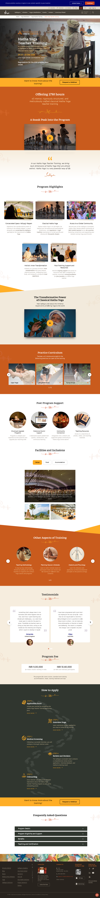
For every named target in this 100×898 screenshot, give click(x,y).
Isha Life (20, 876)
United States (76, 3)
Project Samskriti (22, 882)
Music (4, 874)
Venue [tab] (37, 462)
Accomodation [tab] (60, 462)
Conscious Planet (60, 12)
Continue (90, 3)
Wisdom (25, 12)
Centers (50, 12)
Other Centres (60, 879)
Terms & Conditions (36, 894)
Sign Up (94, 8)
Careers (20, 885)
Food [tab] (47, 462)
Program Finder (86, 12)
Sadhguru (18, 12)
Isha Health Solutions (23, 879)
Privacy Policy (45, 894)
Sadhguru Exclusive (7, 882)
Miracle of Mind (6, 868)
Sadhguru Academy (23, 868)
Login (90, 8)
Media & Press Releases (8, 876)
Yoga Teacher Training (36, 16)
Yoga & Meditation (35, 12)
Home (17, 16)
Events (44, 12)
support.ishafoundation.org (65, 876)
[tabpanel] (50, 495)
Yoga (3, 879)
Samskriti (20, 874)
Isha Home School (22, 871)
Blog (3, 871)
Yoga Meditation (25, 16)
